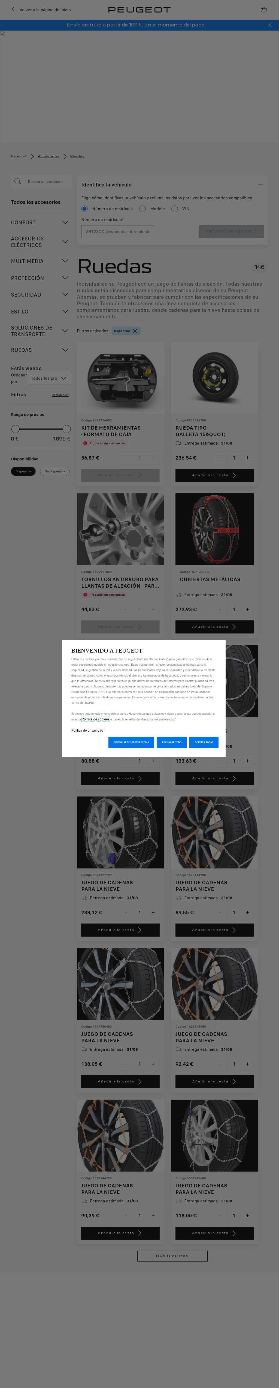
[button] (131, 742)
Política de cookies (96, 719)
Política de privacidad (87, 730)
